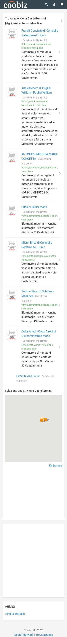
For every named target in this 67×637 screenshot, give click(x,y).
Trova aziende (44, 634)
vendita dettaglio (15, 613)
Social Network (24, 634)
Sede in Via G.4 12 (28, 376)
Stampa (57, 465)
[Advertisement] (33, 494)
